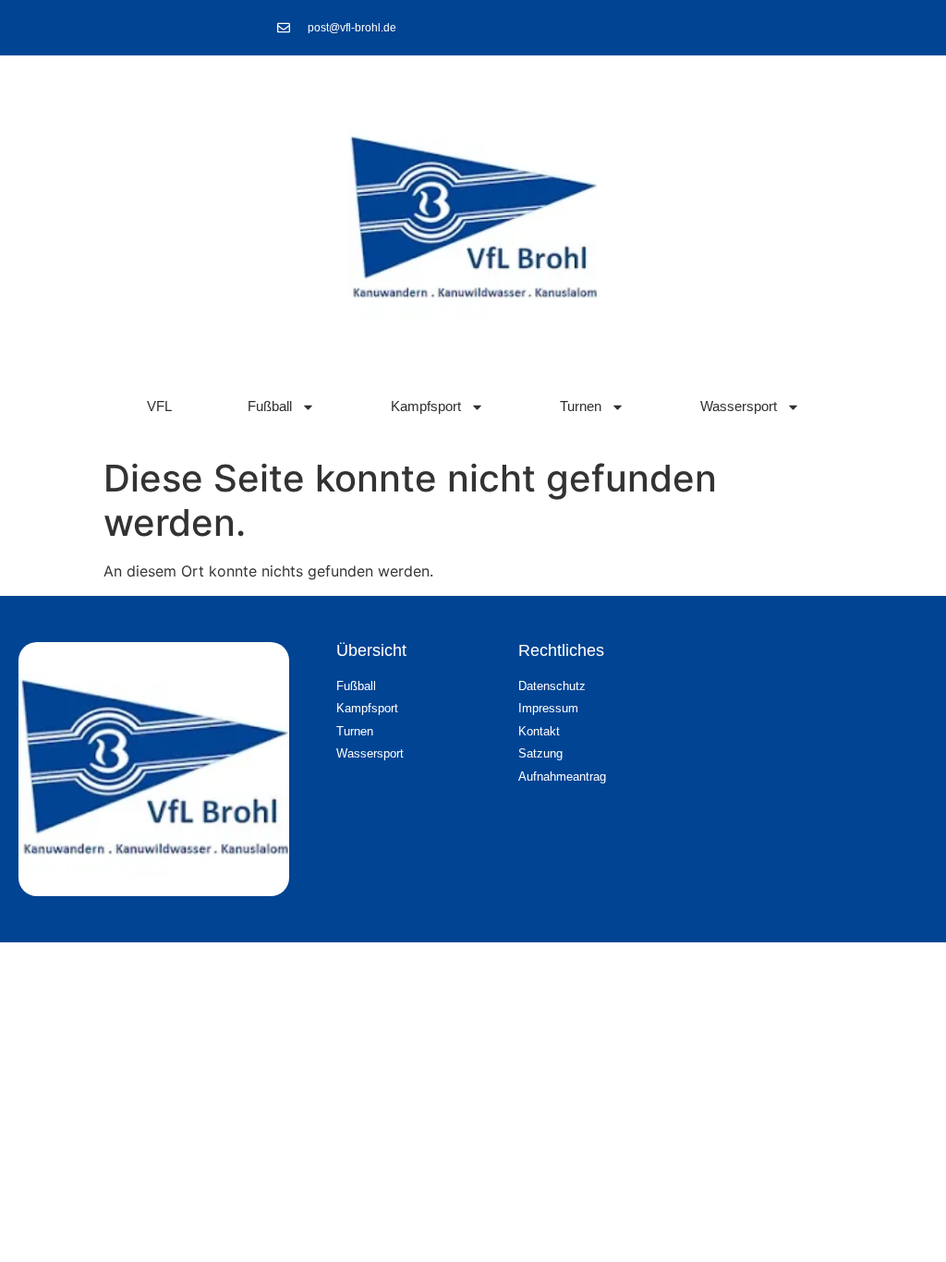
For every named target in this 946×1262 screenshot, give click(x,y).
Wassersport (738, 406)
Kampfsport (426, 406)
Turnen (580, 406)
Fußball (270, 406)
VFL (159, 406)
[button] (887, 1211)
